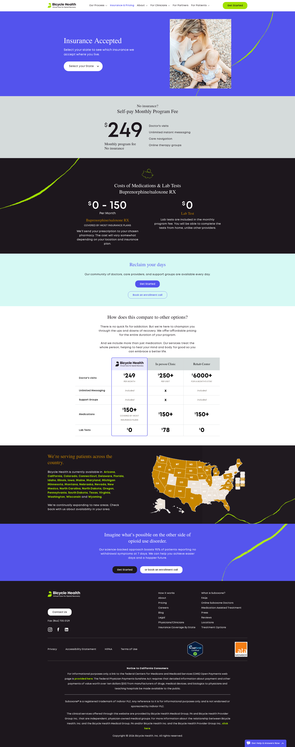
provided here (84, 679)
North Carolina (70, 488)
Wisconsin (73, 497)
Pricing (162, 603)
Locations (207, 622)
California (55, 476)
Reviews (206, 618)
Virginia (104, 493)
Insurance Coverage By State (176, 627)
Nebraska (86, 484)
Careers (163, 608)
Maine (80, 480)
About (162, 598)
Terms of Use (129, 649)
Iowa (71, 480)
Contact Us (59, 612)
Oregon (108, 488)
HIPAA (108, 649)
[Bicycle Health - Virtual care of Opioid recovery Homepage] (62, 5)
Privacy (52, 649)
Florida (119, 476)
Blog (161, 613)
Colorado (70, 476)
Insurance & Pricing (122, 5)
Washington (56, 497)
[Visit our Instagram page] (51, 629)
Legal (161, 618)
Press (204, 613)
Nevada (100, 484)
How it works (166, 593)
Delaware (105, 476)
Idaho (52, 480)
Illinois (61, 480)
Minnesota (55, 484)
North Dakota (91, 488)
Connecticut (88, 476)
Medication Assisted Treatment (221, 608)
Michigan (108, 480)
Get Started (235, 5)
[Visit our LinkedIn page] (66, 629)
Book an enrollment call (147, 295)
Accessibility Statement (80, 649)
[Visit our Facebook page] (58, 629)
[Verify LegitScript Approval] (195, 649)
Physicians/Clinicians (171, 622)
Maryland (93, 480)
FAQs (204, 598)
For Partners (180, 5)
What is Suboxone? (213, 593)
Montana (71, 484)
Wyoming (95, 497)
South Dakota (78, 493)
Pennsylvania (57, 493)
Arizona (109, 472)
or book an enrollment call (161, 570)
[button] (98, 5)
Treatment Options (213, 627)
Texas (93, 493)
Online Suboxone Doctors (217, 603)
